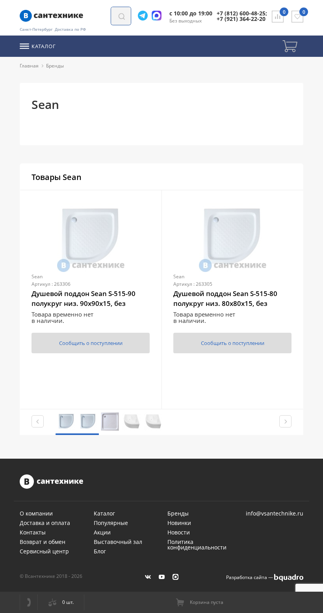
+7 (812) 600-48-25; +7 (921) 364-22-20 (242, 15)
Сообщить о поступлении (91, 343)
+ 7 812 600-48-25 (28, 602)
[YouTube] (162, 577)
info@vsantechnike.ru (274, 513)
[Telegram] (145, 16)
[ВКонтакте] (148, 577)
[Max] (158, 16)
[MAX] (175, 577)
